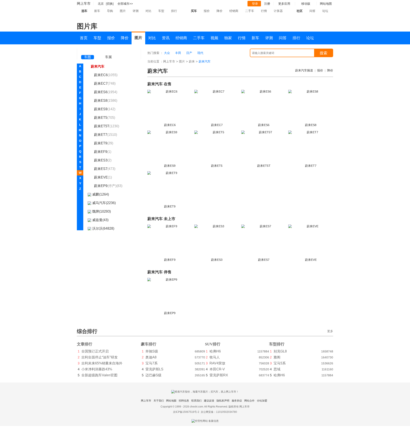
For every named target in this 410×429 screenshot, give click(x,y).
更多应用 (284, 3)
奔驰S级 (151, 351)
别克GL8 (280, 351)
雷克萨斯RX (218, 375)
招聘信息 (184, 400)
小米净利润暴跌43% (96, 369)
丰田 (178, 53)
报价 (207, 11)
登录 (255, 3)
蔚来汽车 (97, 66)
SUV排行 (212, 344)
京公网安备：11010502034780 (219, 411)
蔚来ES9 (104, 109)
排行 (174, 11)
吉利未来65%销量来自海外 (101, 363)
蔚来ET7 (105, 134)
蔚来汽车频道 (304, 70)
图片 (123, 11)
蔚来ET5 (104, 117)
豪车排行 (148, 344)
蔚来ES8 (105, 100)
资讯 (166, 38)
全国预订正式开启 (95, 351)
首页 (84, 38)
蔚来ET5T (106, 126)
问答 (312, 11)
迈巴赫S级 (153, 375)
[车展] (108, 51)
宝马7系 (151, 363)
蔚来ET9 (103, 143)
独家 (228, 38)
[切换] (110, 3)
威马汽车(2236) (104, 203)
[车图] (87, 51)
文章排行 (84, 344)
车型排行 (276, 344)
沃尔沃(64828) (103, 228)
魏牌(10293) (101, 211)
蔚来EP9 (108, 186)
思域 (277, 369)
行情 (264, 11)
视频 (214, 38)
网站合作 (249, 400)
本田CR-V (217, 369)
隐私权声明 (223, 400)
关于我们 (159, 400)
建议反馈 (209, 400)
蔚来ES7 (104, 169)
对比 (148, 11)
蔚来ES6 (105, 92)
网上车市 (84, 3)
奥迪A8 (151, 357)
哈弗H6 (215, 351)
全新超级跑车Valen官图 (99, 375)
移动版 (305, 3)
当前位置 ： (155, 61)
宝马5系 (280, 363)
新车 (97, 11)
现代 (200, 53)
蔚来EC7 (105, 83)
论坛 (325, 11)
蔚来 (192, 61)
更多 (330, 331)
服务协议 (237, 400)
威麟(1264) (100, 194)
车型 (161, 11)
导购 (110, 11)
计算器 (278, 11)
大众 (167, 53)
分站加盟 (262, 400)
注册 (267, 3)
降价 (220, 11)
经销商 (233, 11)
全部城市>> (125, 3)
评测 (136, 11)
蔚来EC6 (105, 75)
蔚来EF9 (102, 152)
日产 (189, 53)
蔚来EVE (103, 177)
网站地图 (171, 400)
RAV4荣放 (217, 363)
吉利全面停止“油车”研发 (99, 357)
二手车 (249, 11)
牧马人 (214, 357)
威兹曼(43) (100, 220)
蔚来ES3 (102, 160)
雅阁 (277, 357)
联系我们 (196, 400)
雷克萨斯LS (154, 369)
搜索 (323, 53)
